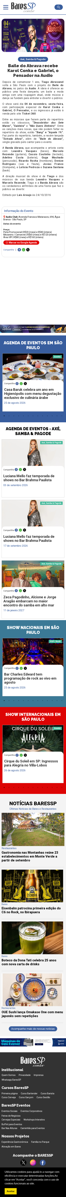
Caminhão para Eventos (33, 1128)
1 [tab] (4, 415)
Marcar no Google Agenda (23, 242)
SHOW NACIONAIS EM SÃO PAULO (33, 630)
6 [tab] (28, 415)
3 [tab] (13, 415)
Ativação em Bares (11, 1146)
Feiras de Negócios (11, 1115)
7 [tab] (33, 415)
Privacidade (25, 1075)
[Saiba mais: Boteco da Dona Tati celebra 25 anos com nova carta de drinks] (32, 953)
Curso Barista (47, 1093)
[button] (35, 1183)
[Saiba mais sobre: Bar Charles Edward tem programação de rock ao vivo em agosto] (33, 654)
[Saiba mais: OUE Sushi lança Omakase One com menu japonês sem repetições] (32, 1005)
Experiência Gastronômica (15, 1142)
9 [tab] (42, 415)
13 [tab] (61, 415)
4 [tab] (18, 415)
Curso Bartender (29, 1093)
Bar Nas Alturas (9, 1128)
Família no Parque (40, 1142)
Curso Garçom (26, 1097)
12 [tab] (57, 415)
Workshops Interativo (34, 1119)
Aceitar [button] (10, 1191)
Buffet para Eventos (12, 1124)
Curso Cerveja (9, 1097)
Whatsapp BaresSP (11, 1079)
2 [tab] (9, 415)
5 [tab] (23, 415)
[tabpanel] (33, 383)
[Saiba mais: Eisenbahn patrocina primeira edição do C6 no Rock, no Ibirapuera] (32, 901)
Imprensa (38, 1075)
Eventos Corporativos (31, 1111)
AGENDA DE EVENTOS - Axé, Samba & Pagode (33, 431)
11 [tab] (52, 415)
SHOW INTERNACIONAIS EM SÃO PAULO (33, 717)
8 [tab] (37, 415)
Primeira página (10, 1093)
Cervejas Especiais (11, 1119)
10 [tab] (47, 415)
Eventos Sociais (9, 1111)
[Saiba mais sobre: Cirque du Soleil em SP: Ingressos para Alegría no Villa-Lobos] (33, 741)
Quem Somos (9, 1075)
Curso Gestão (43, 1097)
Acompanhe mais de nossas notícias (33, 1028)
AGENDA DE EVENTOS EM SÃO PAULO (33, 345)
